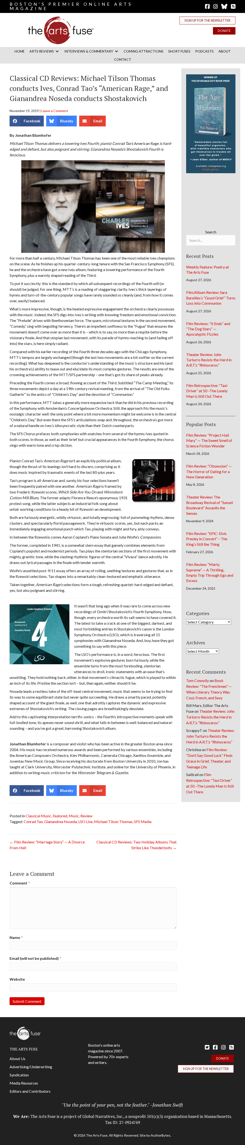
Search (210, 232)
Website (17, 979)
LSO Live (85, 821)
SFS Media (142, 821)
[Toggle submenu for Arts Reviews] (57, 51)
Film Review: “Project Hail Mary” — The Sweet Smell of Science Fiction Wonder (209, 440)
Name (16, 937)
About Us (17, 1058)
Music (74, 815)
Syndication (19, 1075)
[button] (207, 20)
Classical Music (38, 815)
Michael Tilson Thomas (113, 821)
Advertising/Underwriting (31, 1066)
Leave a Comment (54, 111)
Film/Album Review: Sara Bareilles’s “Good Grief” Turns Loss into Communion (210, 297)
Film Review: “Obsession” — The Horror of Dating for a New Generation (209, 471)
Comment (20, 883)
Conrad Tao (33, 821)
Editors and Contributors (30, 1091)
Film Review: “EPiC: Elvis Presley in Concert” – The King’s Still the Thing (206, 538)
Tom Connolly (197, 680)
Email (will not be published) (35, 958)
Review (86, 815)
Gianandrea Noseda (60, 821)
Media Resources (24, 1083)
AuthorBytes (160, 1135)
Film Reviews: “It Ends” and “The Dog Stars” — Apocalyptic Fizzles (208, 329)
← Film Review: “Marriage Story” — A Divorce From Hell (47, 845)
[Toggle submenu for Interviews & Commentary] (116, 51)
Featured (60, 815)
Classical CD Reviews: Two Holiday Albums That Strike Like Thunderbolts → (136, 845)
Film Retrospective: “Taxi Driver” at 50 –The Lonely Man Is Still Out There (207, 390)
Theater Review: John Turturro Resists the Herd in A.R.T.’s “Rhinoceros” (209, 360)
